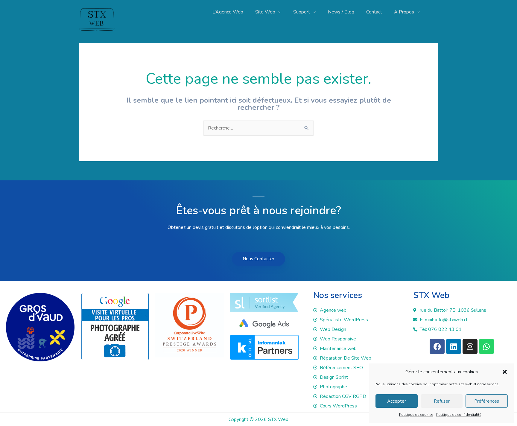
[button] (505, 372)
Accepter (396, 401)
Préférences (486, 401)
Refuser (442, 401)
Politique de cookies (416, 414)
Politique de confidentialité (458, 414)
